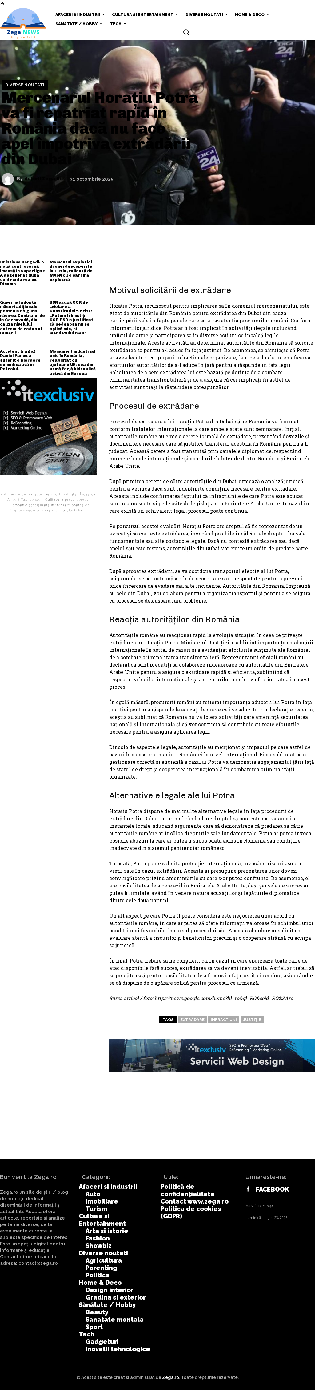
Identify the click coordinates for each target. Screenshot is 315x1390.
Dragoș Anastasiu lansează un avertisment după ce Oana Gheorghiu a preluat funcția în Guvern (73, 1125)
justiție (252, 1019)
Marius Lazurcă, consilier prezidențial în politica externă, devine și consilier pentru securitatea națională (241, 1129)
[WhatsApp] (286, 249)
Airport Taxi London (25, 499)
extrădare (192, 1019)
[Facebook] (231, 249)
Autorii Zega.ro (44, 179)
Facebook (272, 1189)
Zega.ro (170, 1377)
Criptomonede (22, 510)
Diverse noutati (25, 84)
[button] (186, 32)
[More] (305, 249)
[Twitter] (250, 249)
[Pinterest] (268, 249)
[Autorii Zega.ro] (9, 179)
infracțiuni (224, 1019)
